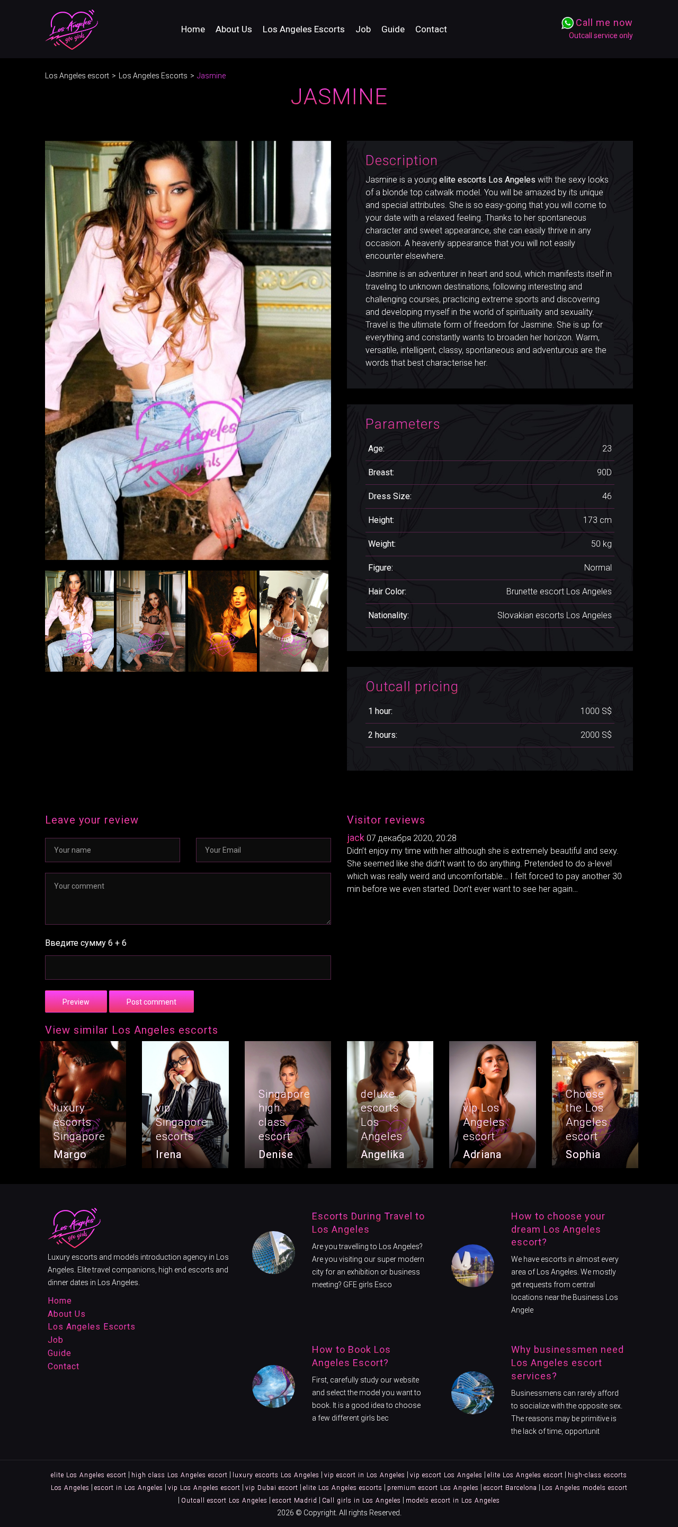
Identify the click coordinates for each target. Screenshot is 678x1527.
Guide (393, 29)
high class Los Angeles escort (179, 1475)
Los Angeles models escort (585, 1488)
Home (193, 29)
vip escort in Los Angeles (364, 1475)
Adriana (482, 1154)
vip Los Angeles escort (204, 1488)
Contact (431, 29)
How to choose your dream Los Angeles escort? (558, 1229)
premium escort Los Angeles (433, 1488)
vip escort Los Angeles (446, 1475)
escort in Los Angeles (128, 1488)
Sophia (583, 1154)
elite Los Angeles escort (89, 1475)
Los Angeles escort (77, 75)
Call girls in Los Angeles (361, 1500)
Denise (275, 1154)
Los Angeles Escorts (304, 29)
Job (363, 29)
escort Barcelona (510, 1488)
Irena (169, 1154)
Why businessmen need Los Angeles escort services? (567, 1362)
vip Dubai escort (271, 1488)
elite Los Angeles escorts (342, 1488)
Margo (70, 1154)
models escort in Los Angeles (453, 1500)
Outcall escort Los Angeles (224, 1500)
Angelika (383, 1154)
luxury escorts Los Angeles (276, 1475)
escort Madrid (294, 1500)
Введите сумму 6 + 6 (86, 943)
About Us (234, 29)
